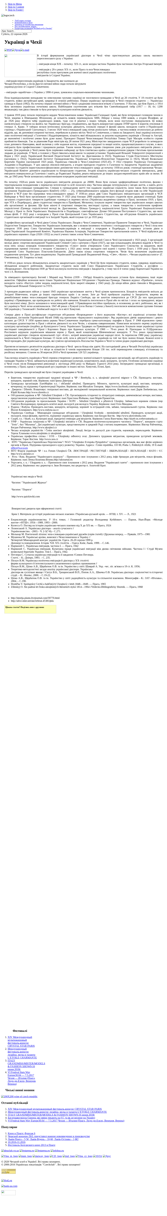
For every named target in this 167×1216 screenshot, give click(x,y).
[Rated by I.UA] (8, 1194)
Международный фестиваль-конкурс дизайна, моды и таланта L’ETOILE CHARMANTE (22, 1053)
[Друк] (16, 50)
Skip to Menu (15, 4)
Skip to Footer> (16, 9)
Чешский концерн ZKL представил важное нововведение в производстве (49, 1136)
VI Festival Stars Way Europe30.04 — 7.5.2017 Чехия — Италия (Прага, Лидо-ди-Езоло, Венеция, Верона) (22, 1078)
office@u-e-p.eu (19, 448)
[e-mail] (24, 50)
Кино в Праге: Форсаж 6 (21, 1133)
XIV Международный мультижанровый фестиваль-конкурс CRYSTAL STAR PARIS (21, 1041)
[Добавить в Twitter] (8, 610)
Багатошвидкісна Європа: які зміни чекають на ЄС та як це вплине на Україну (51, 1117)
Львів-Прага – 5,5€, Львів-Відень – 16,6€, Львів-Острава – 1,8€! (43, 1139)
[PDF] (8, 50)
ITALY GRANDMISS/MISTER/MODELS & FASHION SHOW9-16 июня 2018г (26, 1065)
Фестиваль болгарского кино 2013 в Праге (31, 1145)
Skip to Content (16, 7)
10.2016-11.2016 (16, 1142)
